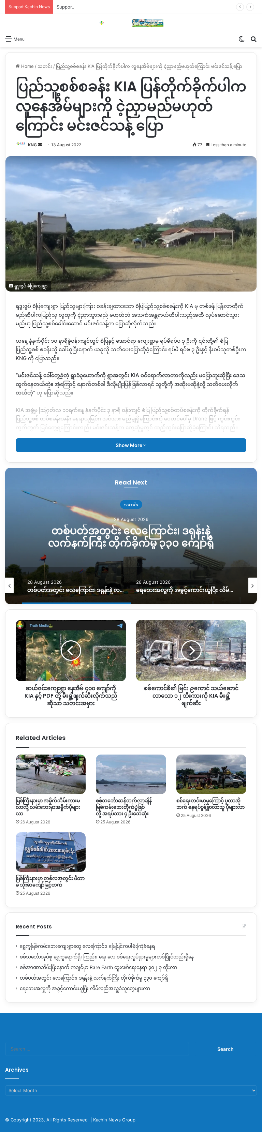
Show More (129, 445)
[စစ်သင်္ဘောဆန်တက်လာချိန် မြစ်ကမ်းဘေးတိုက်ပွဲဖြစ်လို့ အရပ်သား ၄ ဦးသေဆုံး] (131, 774)
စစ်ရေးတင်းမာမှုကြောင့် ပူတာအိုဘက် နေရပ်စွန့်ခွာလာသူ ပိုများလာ (210, 803)
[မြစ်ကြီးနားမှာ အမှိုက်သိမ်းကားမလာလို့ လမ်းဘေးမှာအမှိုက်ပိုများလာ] (51, 774)
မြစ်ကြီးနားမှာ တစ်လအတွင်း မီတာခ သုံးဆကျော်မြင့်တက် (50, 881)
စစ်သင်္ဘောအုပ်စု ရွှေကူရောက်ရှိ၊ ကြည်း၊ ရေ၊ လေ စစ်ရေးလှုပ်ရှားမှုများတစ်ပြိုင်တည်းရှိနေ (107, 956)
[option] (131, 536)
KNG (32, 144)
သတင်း (45, 66)
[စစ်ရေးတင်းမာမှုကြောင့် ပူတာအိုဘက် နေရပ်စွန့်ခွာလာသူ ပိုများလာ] (211, 774)
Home (27, 66)
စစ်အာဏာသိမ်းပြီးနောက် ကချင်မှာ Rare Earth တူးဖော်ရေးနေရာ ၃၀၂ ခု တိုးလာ (98, 967)
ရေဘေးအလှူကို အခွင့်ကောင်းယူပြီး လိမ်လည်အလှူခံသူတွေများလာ (85, 988)
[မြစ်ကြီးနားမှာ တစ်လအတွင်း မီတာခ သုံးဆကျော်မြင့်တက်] (51, 852)
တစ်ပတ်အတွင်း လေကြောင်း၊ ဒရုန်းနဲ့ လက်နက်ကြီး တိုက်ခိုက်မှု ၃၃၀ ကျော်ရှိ (131, 536)
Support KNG (71, 7)
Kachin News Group (114, 1119)
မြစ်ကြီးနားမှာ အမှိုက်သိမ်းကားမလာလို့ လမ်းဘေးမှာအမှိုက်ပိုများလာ (48, 807)
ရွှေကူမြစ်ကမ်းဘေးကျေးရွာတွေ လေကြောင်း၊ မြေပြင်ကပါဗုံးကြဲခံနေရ (87, 946)
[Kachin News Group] (131, 23)
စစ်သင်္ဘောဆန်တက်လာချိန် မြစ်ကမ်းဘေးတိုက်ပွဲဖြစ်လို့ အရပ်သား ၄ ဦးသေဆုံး (124, 807)
